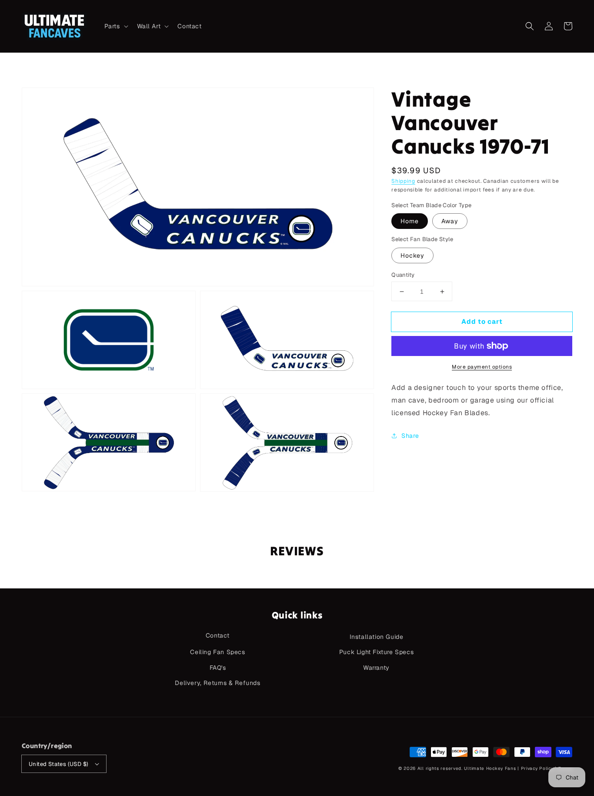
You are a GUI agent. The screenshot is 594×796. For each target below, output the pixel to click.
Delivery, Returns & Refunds (217, 683)
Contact (218, 635)
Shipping (403, 181)
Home (409, 221)
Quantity (402, 275)
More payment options (482, 366)
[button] (529, 26)
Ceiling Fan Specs (217, 652)
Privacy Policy (537, 768)
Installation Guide (377, 637)
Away (449, 221)
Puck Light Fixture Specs (376, 652)
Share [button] (410, 436)
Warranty (376, 668)
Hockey (412, 255)
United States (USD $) (58, 764)
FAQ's (218, 668)
